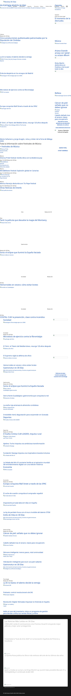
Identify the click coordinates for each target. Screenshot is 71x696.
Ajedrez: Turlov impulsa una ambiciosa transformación (24, 443)
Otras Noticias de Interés (11, 187)
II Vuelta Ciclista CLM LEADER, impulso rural (22, 434)
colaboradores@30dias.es (9, 687)
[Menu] (67, 6)
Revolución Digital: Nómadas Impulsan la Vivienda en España (26, 602)
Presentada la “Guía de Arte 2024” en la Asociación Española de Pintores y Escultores (32, 640)
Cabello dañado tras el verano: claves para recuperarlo (62, 117)
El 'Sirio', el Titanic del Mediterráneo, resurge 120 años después (24, 123)
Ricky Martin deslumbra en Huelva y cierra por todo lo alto (62, 66)
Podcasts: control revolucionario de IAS (18, 592)
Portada (9, 6)
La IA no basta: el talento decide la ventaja (16, 57)
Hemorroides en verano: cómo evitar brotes (19, 284)
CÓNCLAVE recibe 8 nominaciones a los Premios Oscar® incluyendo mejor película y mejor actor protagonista (32, 625)
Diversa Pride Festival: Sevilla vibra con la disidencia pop (21, 158)
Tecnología (56, 6)
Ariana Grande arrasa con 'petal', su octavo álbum (62, 52)
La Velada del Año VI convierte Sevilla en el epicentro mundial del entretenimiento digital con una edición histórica (26, 463)
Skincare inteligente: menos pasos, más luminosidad (23, 552)
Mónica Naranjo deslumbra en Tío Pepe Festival (18, 183)
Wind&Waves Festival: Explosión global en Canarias (19, 171)
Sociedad (15, 6)
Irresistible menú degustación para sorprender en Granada (25, 415)
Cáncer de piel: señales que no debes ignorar (61, 105)
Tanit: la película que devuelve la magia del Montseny (23, 220)
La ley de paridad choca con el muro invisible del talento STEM (26, 512)
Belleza (58, 93)
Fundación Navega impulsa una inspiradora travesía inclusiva (26, 453)
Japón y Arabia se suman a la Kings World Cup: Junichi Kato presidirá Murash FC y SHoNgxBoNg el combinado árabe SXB (35, 671)
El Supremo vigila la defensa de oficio (17, 356)
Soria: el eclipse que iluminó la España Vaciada (20, 252)
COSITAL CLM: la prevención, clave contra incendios (22, 317)
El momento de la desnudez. (62, 19)
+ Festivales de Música (9, 146)
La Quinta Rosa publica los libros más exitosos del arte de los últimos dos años (34, 655)
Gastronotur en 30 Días (13, 367)
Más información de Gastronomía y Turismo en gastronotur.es (19, 370)
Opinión (62, 6)
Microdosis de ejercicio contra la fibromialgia (17, 90)
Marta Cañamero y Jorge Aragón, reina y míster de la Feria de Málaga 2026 (26, 140)
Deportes (29, 6)
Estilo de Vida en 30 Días (14, 515)
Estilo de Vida (49, 6)
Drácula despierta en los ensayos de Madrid (16, 73)
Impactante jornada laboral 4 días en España (20, 503)
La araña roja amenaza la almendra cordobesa (20, 405)
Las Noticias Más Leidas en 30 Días (19, 621)
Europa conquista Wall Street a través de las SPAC (18, 106)
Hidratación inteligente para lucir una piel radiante (22, 562)
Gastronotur (22, 6)
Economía (36, 6)
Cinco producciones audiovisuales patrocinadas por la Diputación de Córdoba (23, 39)
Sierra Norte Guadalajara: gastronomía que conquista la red (26, 396)
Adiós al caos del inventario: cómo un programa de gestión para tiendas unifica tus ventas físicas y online (25, 612)
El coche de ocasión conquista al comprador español (23, 493)
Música (58, 41)
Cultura (41, 6)
